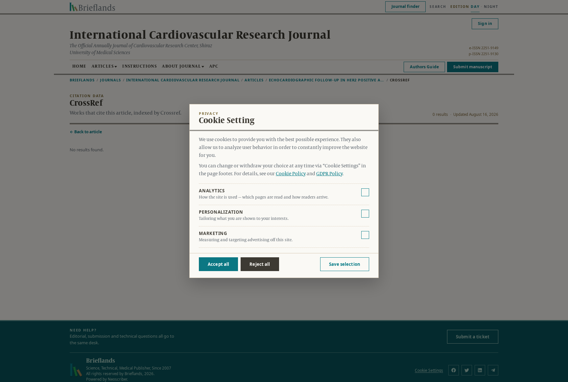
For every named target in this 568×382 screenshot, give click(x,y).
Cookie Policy (291, 174)
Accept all (218, 264)
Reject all (259, 264)
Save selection (344, 264)
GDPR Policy (329, 174)
